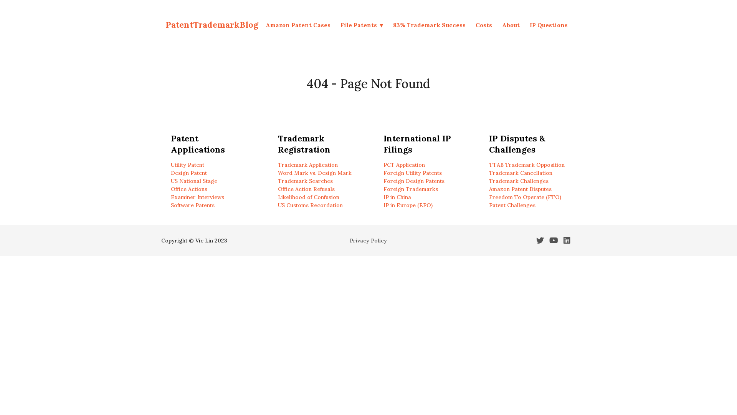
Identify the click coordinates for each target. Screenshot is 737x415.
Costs (484, 25)
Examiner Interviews (197, 197)
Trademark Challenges (519, 181)
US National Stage (194, 181)
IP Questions (549, 25)
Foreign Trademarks (410, 189)
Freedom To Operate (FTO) (525, 197)
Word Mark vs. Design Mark (315, 172)
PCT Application (404, 164)
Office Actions (189, 189)
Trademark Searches (305, 181)
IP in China (397, 197)
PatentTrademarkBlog (211, 24)
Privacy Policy (368, 240)
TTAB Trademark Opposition (527, 164)
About (511, 25)
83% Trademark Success (429, 25)
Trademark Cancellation (520, 172)
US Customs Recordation (310, 205)
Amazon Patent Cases (298, 25)
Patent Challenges (512, 205)
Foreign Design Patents (414, 181)
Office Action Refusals (306, 189)
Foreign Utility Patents (412, 172)
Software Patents (193, 205)
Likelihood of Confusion (308, 197)
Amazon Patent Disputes (520, 189)
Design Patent (189, 172)
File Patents (358, 25)
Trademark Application (308, 164)
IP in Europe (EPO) (408, 205)
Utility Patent (187, 164)
